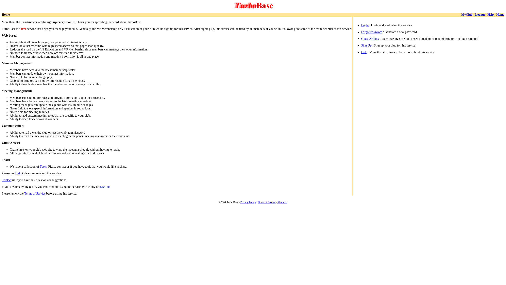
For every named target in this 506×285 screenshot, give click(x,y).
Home (500, 14)
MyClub (467, 14)
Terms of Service (34, 193)
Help (490, 14)
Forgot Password (371, 32)
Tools (43, 166)
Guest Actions (370, 38)
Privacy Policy (248, 202)
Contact (6, 180)
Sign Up (366, 45)
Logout (480, 14)
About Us (282, 202)
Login (365, 25)
